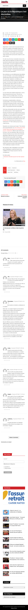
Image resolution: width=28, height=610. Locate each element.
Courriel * (5, 458)
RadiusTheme (14, 608)
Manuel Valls (10, 172)
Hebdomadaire (7, 468)
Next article (24, 194)
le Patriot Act (6, 120)
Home (3, 16)
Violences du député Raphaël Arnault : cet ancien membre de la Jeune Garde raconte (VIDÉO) (17, 545)
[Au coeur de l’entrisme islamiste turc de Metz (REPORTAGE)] (6, 573)
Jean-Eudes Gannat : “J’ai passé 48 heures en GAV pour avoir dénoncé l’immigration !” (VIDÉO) (17, 518)
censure (9, 167)
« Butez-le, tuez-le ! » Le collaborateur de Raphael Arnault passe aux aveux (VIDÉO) (17, 511)
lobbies (18, 170)
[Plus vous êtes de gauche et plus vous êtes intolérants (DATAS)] (6, 553)
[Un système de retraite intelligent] (13, 497)
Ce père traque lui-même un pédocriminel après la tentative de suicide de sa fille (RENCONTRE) (17, 538)
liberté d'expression (11, 170)
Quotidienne (7, 466)
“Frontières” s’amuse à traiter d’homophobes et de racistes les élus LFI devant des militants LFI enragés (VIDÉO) (17, 558)
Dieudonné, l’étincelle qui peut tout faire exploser (14, 156)
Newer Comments (14, 437)
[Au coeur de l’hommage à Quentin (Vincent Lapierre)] (6, 532)
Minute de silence (5, 196)
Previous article (5, 194)
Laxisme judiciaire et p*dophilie (11, 241)
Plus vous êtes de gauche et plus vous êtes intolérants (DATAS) (17, 552)
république (16, 172)
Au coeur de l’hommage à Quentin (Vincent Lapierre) (16, 531)
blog (24, 161)
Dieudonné (14, 167)
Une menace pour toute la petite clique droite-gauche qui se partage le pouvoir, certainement (14, 129)
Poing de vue (8, 16)
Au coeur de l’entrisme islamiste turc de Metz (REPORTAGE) (17, 572)
